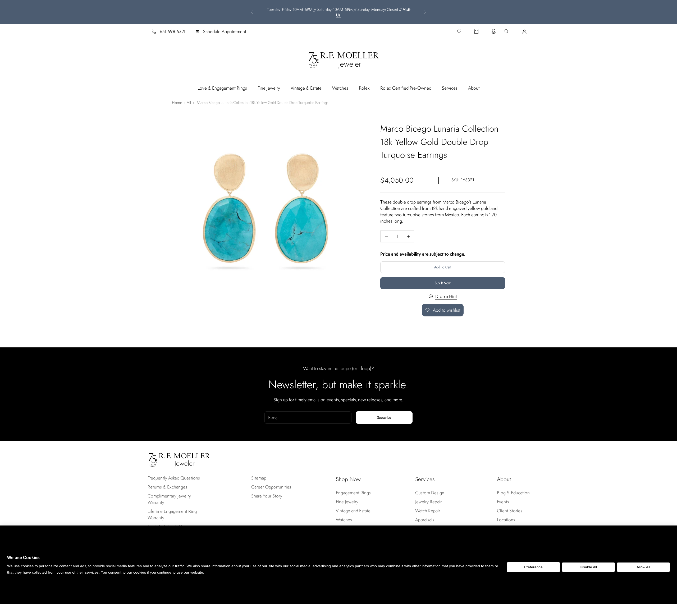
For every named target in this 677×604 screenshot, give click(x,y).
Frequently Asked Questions (174, 478)
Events (503, 502)
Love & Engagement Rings (222, 88)
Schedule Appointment (224, 31)
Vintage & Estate (306, 88)
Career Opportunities (271, 487)
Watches (340, 88)
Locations (506, 520)
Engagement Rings (353, 493)
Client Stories (509, 511)
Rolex (364, 88)
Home (177, 102)
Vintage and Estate (353, 511)
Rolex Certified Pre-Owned (405, 88)
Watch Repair (427, 511)
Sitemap (258, 478)
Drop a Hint (446, 296)
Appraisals (424, 520)
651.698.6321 (172, 31)
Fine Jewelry (269, 88)
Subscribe (384, 417)
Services (450, 88)
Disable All (588, 567)
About (474, 88)
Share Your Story (266, 496)
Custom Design (429, 493)
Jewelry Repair (428, 502)
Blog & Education (513, 493)
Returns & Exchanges (167, 487)
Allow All (643, 567)
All (189, 102)
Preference (533, 567)
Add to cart (442, 267)
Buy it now (443, 282)
